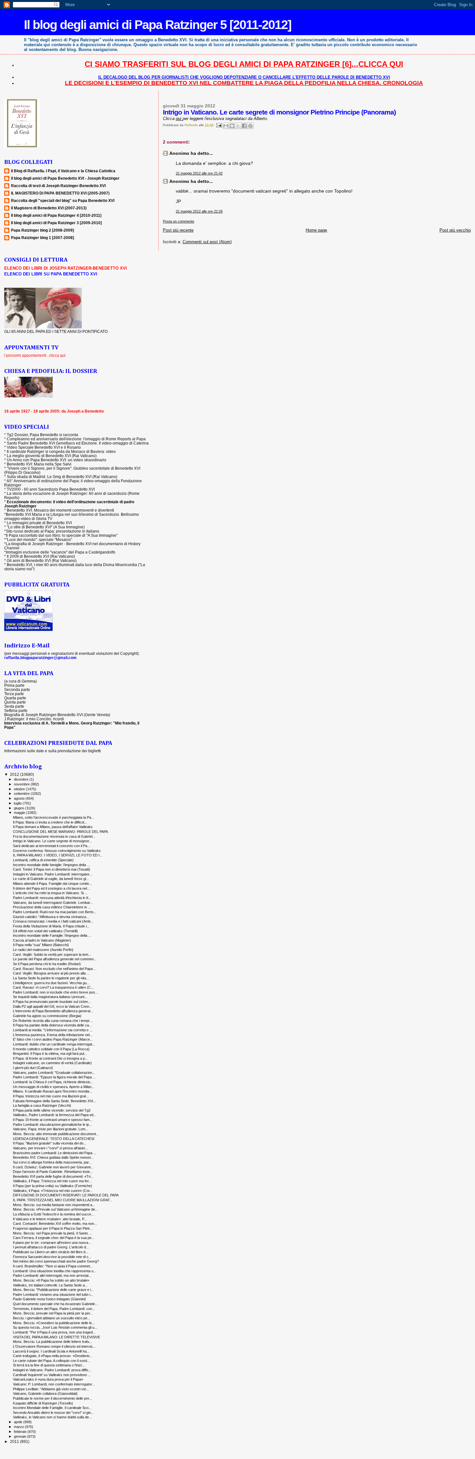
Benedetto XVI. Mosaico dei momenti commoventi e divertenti (60, 510)
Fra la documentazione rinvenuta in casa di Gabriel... (54, 836)
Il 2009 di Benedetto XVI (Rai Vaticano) (41, 556)
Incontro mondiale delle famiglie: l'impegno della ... (51, 865)
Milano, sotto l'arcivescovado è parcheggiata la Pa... (53, 817)
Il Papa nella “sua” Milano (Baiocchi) (41, 945)
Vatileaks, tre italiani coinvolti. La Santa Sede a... (50, 1285)
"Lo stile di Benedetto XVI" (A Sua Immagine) (46, 527)
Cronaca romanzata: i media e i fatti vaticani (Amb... (53, 921)
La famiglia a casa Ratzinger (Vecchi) (42, 1105)
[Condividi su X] (238, 126)
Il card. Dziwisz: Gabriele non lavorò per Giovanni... (53, 1167)
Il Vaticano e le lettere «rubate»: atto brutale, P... (50, 1219)
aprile (18, 1422)
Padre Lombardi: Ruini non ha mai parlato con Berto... (54, 912)
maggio (20, 812)
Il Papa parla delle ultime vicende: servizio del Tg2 (51, 1110)
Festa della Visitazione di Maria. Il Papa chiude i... (51, 926)
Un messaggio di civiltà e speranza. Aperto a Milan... (53, 1087)
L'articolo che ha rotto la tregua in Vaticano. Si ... (50, 893)
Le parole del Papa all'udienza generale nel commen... (55, 959)
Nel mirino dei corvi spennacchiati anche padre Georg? (56, 1261)
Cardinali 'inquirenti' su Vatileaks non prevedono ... (52, 1375)
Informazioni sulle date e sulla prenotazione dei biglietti (52, 751)
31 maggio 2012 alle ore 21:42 (199, 173)
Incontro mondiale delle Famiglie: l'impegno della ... (52, 935)
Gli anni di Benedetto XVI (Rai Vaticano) (42, 560)
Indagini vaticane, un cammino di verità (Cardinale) (52, 1063)
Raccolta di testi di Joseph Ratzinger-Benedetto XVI (58, 186)
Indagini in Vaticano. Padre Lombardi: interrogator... (52, 874)
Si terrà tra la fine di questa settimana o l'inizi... (49, 1365)
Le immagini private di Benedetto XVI (39, 523)
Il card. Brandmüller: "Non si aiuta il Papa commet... (53, 1266)
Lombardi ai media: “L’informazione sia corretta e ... (52, 1030)
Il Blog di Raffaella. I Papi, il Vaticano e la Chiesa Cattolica (63, 171)
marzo (19, 1427)
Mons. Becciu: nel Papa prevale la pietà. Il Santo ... (52, 1233)
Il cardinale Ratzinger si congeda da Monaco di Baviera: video (61, 451)
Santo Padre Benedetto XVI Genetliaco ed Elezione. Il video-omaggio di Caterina (78, 443)
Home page (316, 230)
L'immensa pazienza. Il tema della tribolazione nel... (52, 1035)
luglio (18, 803)
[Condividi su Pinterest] (250, 126)
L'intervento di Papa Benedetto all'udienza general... (53, 1011)
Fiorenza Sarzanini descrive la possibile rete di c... (52, 1257)
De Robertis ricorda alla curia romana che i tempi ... (53, 1021)
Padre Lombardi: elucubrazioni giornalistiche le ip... (52, 1124)
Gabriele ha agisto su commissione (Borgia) (47, 1016)
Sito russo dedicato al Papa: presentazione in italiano (52, 531)
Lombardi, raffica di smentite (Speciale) (43, 860)
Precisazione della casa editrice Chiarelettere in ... (52, 907)
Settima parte (15, 710)
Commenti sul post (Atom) (207, 241)
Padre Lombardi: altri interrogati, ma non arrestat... (52, 1275)
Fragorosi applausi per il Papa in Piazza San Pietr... (52, 1228)
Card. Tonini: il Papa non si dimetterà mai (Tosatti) (51, 869)
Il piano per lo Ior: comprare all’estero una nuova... (52, 1242)
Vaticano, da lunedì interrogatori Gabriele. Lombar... (53, 902)
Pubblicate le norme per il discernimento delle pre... (52, 1398)
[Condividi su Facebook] (244, 126)
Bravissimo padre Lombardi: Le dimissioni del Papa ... (54, 1153)
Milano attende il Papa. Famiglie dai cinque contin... (52, 883)
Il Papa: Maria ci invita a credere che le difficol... (50, 822)
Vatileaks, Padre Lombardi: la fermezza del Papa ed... (54, 1115)
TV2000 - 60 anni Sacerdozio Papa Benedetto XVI (51, 489)
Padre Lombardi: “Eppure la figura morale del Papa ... (54, 1077)
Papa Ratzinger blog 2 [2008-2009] (42, 230)
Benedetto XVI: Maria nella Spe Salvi (39, 464)
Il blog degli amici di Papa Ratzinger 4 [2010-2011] (56, 215)
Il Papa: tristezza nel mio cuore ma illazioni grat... (51, 1096)
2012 (15, 774)
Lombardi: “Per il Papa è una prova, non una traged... (54, 1332)
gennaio (20, 1436)
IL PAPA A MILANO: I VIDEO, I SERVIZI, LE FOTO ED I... (57, 855)
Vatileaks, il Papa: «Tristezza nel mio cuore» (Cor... (52, 1191)
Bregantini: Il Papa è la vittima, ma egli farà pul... (50, 1053)
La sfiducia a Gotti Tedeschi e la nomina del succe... (53, 1214)
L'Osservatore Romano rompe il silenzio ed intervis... (54, 1346)
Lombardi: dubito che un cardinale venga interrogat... (54, 1044)
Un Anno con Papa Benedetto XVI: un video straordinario (56, 460)
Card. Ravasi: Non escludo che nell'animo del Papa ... (55, 969)
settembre (22, 793)
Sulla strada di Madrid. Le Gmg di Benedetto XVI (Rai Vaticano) (62, 477)
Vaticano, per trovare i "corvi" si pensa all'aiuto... (50, 1148)
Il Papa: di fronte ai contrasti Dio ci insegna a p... (50, 1058)
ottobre (20, 789)
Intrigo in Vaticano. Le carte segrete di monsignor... (52, 841)
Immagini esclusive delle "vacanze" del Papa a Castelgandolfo (60, 552)
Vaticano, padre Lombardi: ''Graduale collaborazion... (54, 1072)
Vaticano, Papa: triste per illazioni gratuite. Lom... (50, 1129)
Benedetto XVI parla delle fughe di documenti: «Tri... (53, 1176)
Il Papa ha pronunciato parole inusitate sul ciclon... (52, 1002)
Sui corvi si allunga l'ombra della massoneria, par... (52, 1162)
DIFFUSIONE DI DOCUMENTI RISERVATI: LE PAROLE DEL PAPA (66, 1195)
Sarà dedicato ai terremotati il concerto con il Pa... (51, 846)
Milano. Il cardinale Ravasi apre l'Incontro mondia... (52, 1091)
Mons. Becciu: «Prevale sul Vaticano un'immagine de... (55, 1209)
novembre (22, 784)
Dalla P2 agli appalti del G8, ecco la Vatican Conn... (52, 1006)
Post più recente (178, 230)
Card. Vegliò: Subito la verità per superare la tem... (52, 954)
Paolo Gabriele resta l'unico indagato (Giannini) (49, 1299)
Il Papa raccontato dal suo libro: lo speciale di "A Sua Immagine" (62, 535)
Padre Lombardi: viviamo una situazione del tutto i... (53, 1294)
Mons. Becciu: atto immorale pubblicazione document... (56, 1134)
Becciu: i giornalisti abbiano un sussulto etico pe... (51, 1318)
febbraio (20, 1432)
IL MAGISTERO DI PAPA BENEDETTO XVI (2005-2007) (60, 193)
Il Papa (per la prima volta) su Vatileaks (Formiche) (52, 1186)
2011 (15, 1441)
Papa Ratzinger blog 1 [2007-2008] (42, 237)
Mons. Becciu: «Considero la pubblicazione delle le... (54, 1323)
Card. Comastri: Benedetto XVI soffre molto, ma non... (55, 1223)
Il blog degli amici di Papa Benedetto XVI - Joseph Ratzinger (65, 178)
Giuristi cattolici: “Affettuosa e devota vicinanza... (51, 917)
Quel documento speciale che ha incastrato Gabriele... (55, 1304)
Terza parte (14, 694)
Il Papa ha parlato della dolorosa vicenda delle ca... (52, 1025)
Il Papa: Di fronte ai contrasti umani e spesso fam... (52, 1120)
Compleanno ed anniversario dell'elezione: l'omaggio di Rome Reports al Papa (76, 439)
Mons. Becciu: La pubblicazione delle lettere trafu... (52, 1342)
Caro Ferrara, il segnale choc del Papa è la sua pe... (53, 1238)
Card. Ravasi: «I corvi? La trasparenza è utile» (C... (53, 987)
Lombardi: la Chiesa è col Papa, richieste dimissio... (53, 1082)
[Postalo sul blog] (232, 126)
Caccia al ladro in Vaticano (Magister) (42, 940)
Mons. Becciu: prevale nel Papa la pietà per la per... (53, 1313)
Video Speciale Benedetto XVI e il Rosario (44, 447)
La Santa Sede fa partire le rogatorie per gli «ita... (51, 978)
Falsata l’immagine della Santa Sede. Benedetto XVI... (54, 1101)
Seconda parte (17, 689)
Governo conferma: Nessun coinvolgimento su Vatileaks (57, 851)
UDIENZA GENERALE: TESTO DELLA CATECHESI (53, 1139)
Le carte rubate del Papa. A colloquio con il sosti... (51, 1361)
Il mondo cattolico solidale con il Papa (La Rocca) (51, 1049)
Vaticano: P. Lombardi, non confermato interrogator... (54, 1384)
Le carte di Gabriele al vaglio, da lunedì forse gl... (51, 879)
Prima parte (14, 685)
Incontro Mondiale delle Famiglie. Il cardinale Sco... (52, 1408)
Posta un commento (178, 221)
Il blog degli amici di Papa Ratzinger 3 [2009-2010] (56, 223)
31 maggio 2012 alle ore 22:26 (199, 211)
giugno (19, 808)
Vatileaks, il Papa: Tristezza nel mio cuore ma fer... (52, 1181)
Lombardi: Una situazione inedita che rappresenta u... (54, 1271)
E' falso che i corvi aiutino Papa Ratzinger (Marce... (53, 1039)
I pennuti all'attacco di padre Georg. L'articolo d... (51, 1247)
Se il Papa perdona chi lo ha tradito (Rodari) (47, 964)
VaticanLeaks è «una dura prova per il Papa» (48, 1379)
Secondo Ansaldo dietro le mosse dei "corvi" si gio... (53, 1412)
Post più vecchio (455, 230)
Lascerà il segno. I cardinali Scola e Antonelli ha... (51, 1351)
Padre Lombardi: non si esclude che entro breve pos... (55, 992)
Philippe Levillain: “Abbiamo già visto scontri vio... (51, 1389)
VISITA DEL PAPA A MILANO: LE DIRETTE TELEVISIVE (56, 1337)
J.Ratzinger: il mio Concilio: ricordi (34, 719)
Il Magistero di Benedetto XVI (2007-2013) (49, 208)
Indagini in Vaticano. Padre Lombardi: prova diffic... (52, 1370)
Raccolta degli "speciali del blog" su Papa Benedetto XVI (62, 200)
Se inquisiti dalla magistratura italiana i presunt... (50, 997)
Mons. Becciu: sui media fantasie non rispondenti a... (54, 1205)
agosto (20, 798)
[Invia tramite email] (226, 126)
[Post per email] (219, 125)
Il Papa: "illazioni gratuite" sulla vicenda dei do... (49, 1143)
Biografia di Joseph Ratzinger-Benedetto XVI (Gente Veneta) (57, 715)
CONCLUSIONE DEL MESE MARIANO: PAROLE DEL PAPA (60, 832)
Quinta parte (15, 702)
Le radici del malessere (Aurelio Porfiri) (43, 950)
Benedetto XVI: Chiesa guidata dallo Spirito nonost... (53, 1157)
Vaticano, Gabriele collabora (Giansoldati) (45, 1393)
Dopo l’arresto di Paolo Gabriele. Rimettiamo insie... (53, 1172)
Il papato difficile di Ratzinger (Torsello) (43, 1403)
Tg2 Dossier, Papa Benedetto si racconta (42, 435)
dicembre (21, 779)
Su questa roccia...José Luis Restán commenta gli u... (55, 1327)
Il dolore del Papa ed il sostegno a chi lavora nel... (51, 888)
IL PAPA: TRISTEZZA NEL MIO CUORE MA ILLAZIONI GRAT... (62, 1200)
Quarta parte (15, 698)
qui (179, 118)
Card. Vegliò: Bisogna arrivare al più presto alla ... (51, 973)
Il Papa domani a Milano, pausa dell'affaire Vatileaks (53, 827)
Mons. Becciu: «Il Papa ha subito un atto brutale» (51, 1280)
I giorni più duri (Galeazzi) (33, 1068)
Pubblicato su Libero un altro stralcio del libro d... (50, 1252)
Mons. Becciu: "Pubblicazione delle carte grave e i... (53, 1290)
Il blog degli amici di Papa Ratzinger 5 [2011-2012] (157, 25)
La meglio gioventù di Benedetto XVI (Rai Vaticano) (52, 456)
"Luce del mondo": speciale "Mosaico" (39, 539)
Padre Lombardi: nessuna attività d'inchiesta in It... (52, 898)
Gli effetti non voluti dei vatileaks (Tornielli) (45, 931)
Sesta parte (14, 706)
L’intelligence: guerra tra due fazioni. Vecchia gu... (51, 983)
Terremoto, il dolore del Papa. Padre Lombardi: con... (54, 1309)
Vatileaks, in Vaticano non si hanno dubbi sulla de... (52, 1417)
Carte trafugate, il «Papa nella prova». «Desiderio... (52, 1356)
